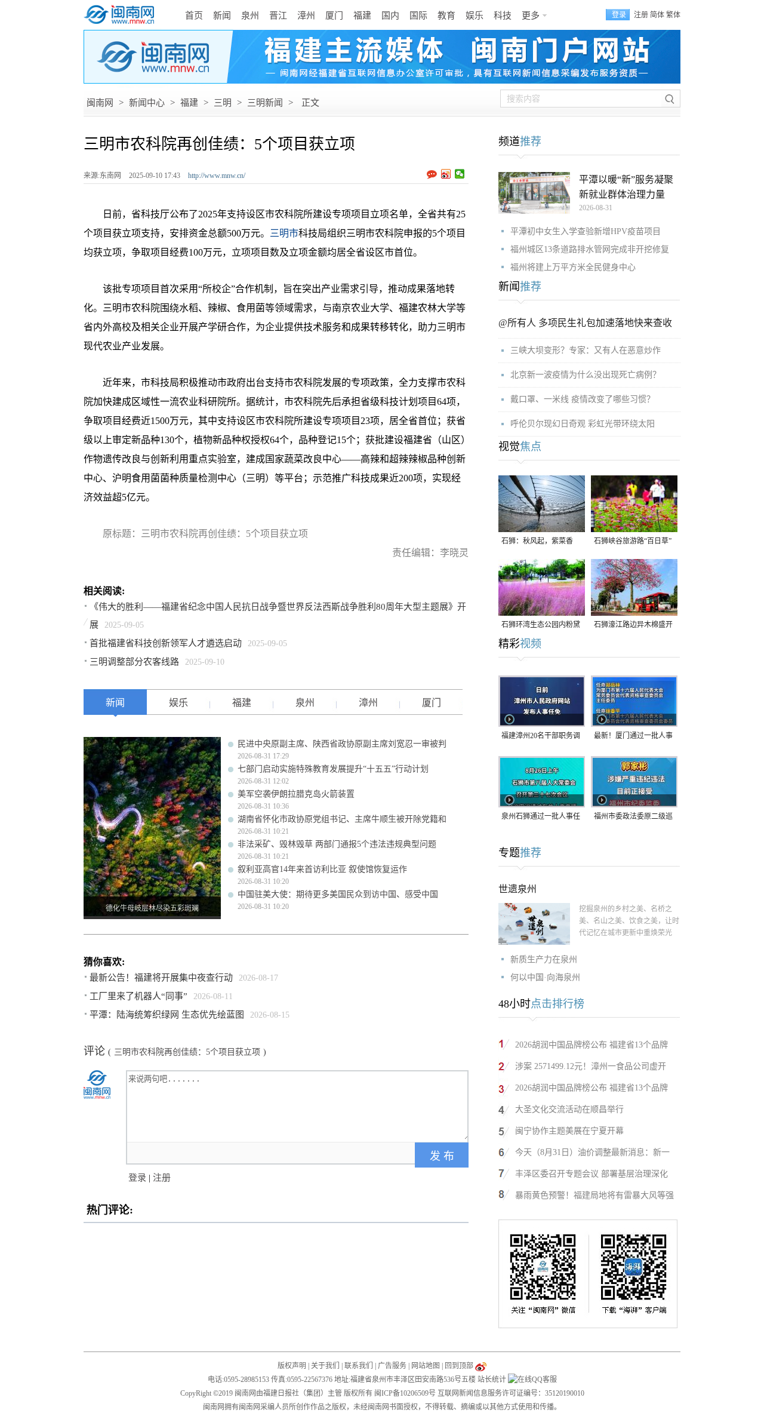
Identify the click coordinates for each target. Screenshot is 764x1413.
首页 (194, 15)
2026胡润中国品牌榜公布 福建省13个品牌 (591, 1044)
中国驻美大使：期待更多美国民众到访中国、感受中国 (338, 894)
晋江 (278, 15)
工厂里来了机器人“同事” (138, 996)
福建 (362, 15)
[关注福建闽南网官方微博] (480, 1366)
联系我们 (358, 1366)
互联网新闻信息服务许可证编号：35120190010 (511, 1393)
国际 (418, 15)
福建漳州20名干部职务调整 (540, 737)
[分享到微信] (460, 174)
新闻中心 (147, 102)
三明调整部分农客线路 (134, 661)
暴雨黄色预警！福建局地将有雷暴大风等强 (594, 1195)
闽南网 (100, 102)
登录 (137, 1177)
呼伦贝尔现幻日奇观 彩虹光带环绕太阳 (582, 423)
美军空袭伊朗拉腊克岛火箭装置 (296, 794)
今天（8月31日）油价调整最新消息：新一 (592, 1152)
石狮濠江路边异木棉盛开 (633, 625)
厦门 (334, 15)
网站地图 (425, 1366)
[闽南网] (122, 15)
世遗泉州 (517, 889)
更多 (531, 15)
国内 (390, 15)
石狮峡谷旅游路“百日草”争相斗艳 (632, 542)
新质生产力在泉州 (543, 959)
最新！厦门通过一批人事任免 (633, 737)
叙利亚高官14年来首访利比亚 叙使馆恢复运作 (322, 869)
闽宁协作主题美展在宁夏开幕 (569, 1130)
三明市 (284, 233)
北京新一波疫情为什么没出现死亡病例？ (585, 374)
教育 (446, 15)
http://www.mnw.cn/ (216, 175)
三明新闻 (265, 102)
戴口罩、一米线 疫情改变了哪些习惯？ (582, 399)
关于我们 (325, 1366)
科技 (503, 15)
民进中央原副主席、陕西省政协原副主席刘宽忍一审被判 (342, 743)
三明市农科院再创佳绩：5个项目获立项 (187, 1052)
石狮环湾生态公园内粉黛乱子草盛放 (540, 626)
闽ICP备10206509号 (405, 1393)
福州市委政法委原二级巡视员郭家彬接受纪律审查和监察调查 (633, 817)
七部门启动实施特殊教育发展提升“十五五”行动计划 (333, 768)
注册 (641, 15)
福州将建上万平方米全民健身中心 (573, 267)
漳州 (306, 15)
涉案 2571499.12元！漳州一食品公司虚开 (590, 1066)
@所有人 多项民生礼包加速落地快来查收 (585, 323)
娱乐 (474, 15)
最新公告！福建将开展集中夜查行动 (161, 977)
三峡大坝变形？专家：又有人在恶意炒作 (585, 350)
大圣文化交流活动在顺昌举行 (569, 1109)
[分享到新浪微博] (446, 174)
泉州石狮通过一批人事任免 (540, 817)
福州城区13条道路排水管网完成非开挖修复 (589, 249)
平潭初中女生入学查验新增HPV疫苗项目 (585, 231)
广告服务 (392, 1366)
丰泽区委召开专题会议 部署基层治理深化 (591, 1173)
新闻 (222, 15)
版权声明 (292, 1366)
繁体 (673, 15)
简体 (657, 15)
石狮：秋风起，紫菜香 (537, 541)
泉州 (250, 15)
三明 (223, 102)
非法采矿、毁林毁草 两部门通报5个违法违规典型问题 (337, 844)
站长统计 (492, 1379)
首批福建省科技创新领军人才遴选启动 (166, 643)
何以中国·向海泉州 (545, 977)
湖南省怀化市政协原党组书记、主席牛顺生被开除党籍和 (342, 819)
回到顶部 (459, 1366)
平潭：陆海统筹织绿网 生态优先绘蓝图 (167, 1014)
